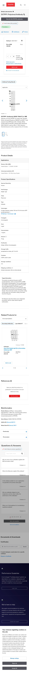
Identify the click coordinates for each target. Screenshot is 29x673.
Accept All (14, 668)
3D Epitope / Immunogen (7, 213)
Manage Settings (14, 658)
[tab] (14, 431)
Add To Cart (14, 67)
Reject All (14, 663)
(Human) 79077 (12, 425)
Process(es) (6, 437)
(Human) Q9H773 (11, 422)
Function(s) (6, 431)
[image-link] (14, 101)
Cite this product (14, 396)
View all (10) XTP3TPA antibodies (14, 19)
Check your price (10, 62)
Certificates (16, 32)
